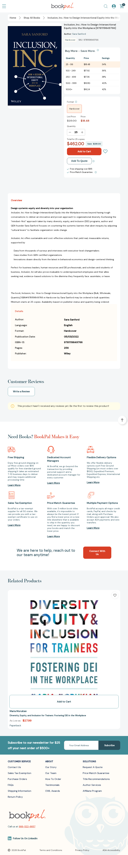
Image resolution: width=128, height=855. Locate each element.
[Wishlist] (105, 151)
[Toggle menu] (4, 6)
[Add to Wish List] (114, 595)
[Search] (105, 6)
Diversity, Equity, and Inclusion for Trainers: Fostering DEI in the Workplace (48, 715)
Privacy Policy (82, 850)
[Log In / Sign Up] (113, 6)
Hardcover (74, 109)
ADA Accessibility (111, 850)
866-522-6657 (27, 826)
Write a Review (21, 391)
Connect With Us (97, 553)
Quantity (71, 126)
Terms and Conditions (50, 850)
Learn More (14, 485)
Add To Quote (79, 161)
